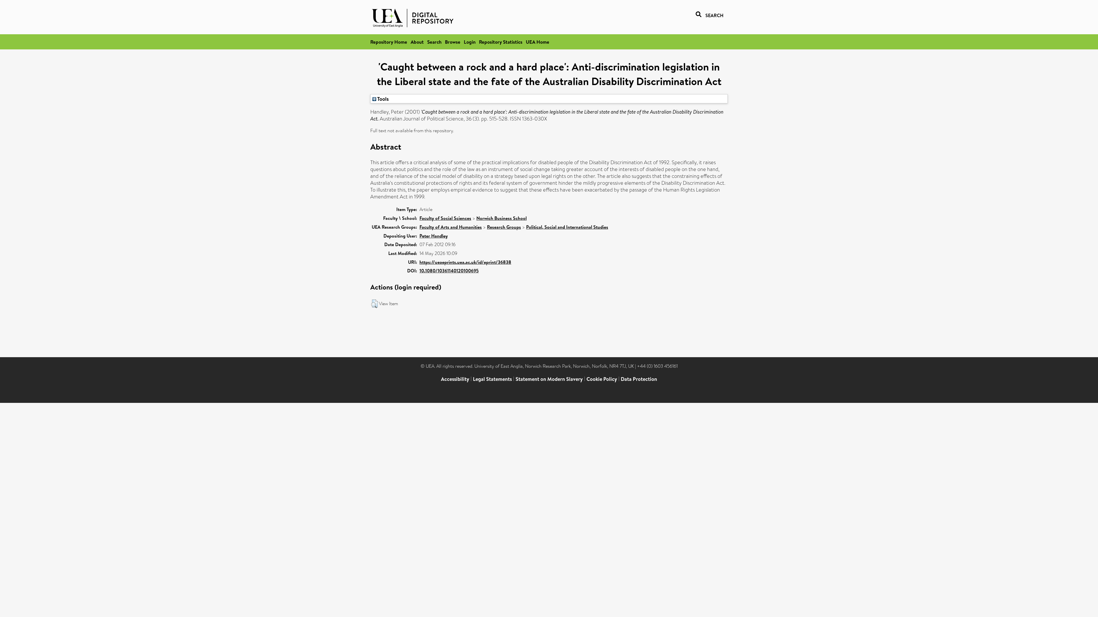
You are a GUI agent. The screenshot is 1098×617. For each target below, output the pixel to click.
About (417, 42)
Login (470, 42)
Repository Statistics (500, 42)
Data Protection (639, 379)
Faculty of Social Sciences (445, 218)
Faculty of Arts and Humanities (450, 227)
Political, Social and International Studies (567, 227)
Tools (382, 99)
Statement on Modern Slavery (549, 379)
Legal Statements (492, 379)
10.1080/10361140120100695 (449, 271)
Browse (452, 42)
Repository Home (388, 42)
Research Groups (504, 227)
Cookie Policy (601, 379)
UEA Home (537, 42)
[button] (374, 304)
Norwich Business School (501, 218)
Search (434, 42)
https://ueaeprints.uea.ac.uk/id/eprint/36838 (465, 262)
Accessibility (455, 379)
